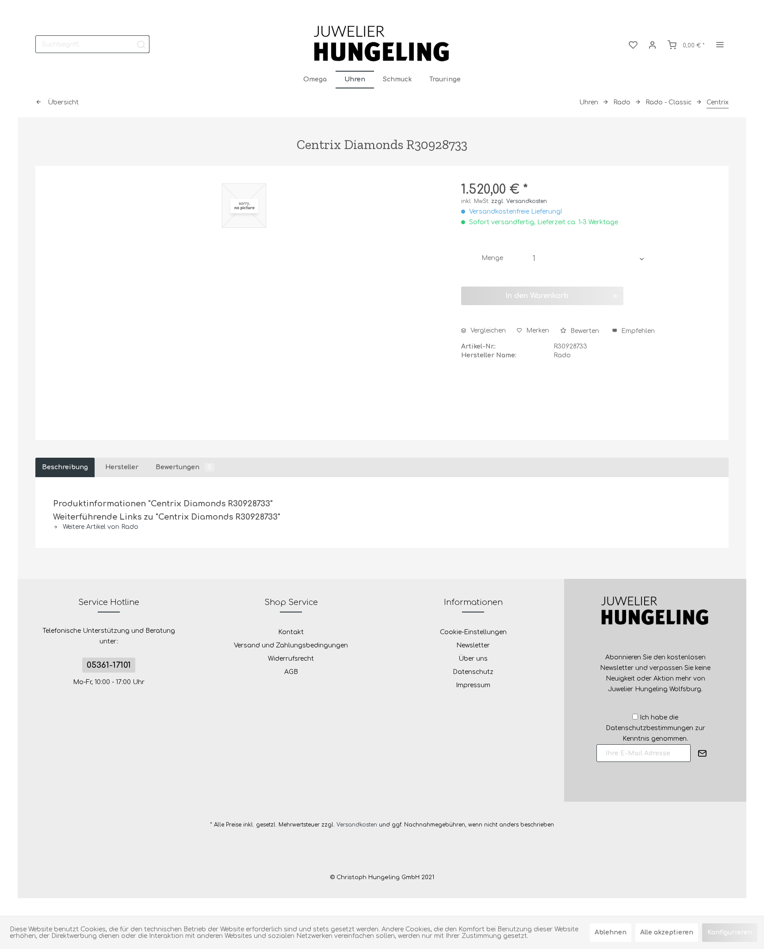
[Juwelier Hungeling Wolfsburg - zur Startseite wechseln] (382, 44)
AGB (291, 672)
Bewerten (585, 331)
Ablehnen (610, 932)
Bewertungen (183, 467)
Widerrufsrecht (291, 658)
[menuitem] (92, 44)
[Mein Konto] (652, 44)
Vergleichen (487, 330)
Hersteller (121, 467)
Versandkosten (356, 825)
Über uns (473, 658)
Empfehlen (637, 331)
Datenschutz (473, 672)
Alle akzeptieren (666, 932)
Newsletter (473, 645)
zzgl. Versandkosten (519, 201)
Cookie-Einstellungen (473, 632)
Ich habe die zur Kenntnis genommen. (655, 728)
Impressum (473, 685)
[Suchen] (141, 44)
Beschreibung (65, 467)
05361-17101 (109, 665)
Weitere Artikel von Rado (99, 527)
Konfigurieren (729, 932)
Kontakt (291, 632)
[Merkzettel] (633, 44)
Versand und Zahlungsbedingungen (291, 645)
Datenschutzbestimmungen (649, 728)
